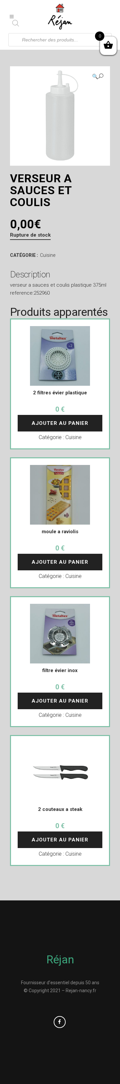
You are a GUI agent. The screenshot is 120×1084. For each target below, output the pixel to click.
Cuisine (47, 255)
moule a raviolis (60, 532)
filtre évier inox (60, 670)
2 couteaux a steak (60, 809)
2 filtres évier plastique (60, 393)
